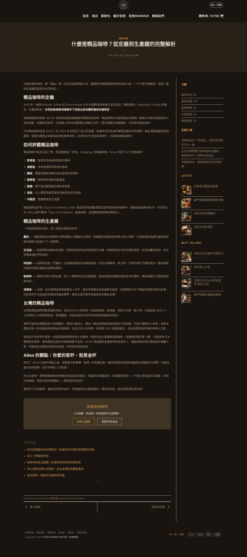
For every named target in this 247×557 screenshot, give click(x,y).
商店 (95, 16)
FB (175, 534)
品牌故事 (186, 107)
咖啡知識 (123, 38)
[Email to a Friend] (100, 486)
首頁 (86, 16)
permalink (79, 498)
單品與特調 (158, 506)
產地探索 (186, 120)
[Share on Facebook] (94, 486)
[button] (211, 16)
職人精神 (34, 506)
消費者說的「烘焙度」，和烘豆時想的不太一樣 (202, 142)
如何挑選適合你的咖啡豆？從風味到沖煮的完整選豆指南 (60, 449)
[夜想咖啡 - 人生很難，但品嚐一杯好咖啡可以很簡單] (123, 5)
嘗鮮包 (105, 16)
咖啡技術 (186, 94)
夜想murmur (139, 16)
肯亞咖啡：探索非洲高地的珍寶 (46, 475)
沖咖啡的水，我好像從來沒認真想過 (201, 164)
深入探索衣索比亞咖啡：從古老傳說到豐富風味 (55, 469)
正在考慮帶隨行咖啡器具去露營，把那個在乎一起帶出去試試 (201, 153)
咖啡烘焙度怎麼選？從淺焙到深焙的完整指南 (54, 462)
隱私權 (61, 532)
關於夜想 (119, 16)
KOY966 (134, 55)
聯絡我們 (158, 16)
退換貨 (71, 532)
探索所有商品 (109, 421)
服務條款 (51, 532)
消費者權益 (82, 532)
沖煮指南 (186, 114)
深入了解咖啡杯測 (38, 456)
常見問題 (29, 532)
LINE (181, 534)
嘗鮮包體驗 (83, 421)
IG (170, 534)
